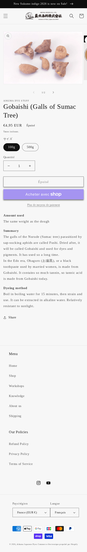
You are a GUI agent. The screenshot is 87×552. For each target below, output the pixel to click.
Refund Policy (19, 444)
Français (60, 512)
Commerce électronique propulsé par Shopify (58, 544)
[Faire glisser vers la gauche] (34, 92)
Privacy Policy (19, 454)
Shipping (15, 416)
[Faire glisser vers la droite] (53, 92)
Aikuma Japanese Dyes (27, 544)
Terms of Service (21, 464)
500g (30, 147)
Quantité (8, 157)
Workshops (16, 386)
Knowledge (16, 396)
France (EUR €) (27, 512)
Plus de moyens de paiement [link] (43, 205)
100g (11, 147)
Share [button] (12, 317)
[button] (5, 16)
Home (13, 365)
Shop (12, 375)
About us (15, 406)
